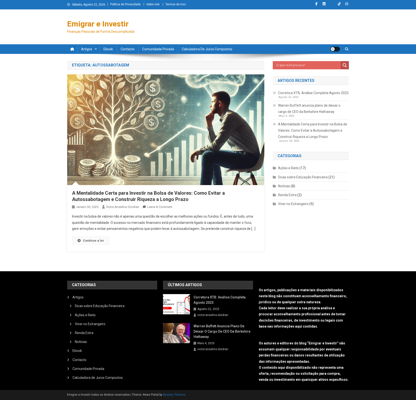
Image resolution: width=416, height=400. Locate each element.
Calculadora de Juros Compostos (207, 49)
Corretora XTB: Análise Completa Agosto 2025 (313, 93)
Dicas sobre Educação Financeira (303, 177)
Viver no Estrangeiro (293, 204)
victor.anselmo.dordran (122, 207)
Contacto (128, 49)
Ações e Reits (288, 168)
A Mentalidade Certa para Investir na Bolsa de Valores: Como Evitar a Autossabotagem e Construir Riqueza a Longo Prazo (312, 130)
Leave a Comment (159, 207)
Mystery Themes (174, 394)
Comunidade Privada (158, 49)
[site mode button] (335, 49)
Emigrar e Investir (98, 23)
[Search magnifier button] (345, 65)
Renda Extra (287, 195)
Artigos (86, 49)
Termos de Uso (175, 4)
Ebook (108, 49)
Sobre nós (153, 4)
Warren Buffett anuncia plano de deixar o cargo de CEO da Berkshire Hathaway (309, 108)
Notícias (284, 186)
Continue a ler (93, 240)
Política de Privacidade (125, 4)
